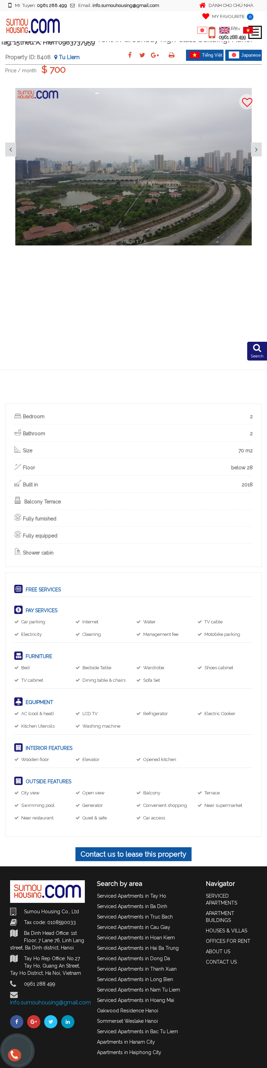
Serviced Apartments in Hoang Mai (135, 1000)
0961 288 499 (232, 37)
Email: (118, 5)
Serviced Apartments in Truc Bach (135, 917)
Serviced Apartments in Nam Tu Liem (138, 990)
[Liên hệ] (13, 1057)
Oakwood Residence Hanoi (127, 1010)
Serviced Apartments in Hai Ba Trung (138, 948)
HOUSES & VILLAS (226, 930)
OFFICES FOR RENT (228, 941)
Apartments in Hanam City (126, 1042)
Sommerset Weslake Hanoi (127, 1021)
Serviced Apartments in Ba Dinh (132, 906)
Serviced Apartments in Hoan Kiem (136, 937)
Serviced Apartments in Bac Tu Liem (137, 1031)
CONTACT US (221, 962)
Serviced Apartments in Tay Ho (131, 896)
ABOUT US (218, 951)
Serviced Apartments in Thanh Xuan (137, 969)
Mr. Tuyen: (41, 5)
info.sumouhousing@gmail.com (50, 1002)
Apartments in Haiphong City (129, 1052)
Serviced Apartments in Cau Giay (133, 927)
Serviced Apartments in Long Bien (135, 979)
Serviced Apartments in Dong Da (133, 958)
